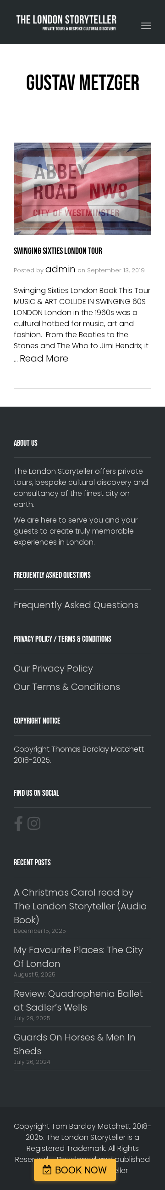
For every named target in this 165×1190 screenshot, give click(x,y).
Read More (44, 358)
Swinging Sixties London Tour (58, 251)
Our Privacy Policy (53, 668)
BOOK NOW (81, 1169)
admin (60, 269)
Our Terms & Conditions (67, 686)
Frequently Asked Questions (76, 604)
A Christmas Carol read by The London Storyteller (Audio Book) (80, 906)
